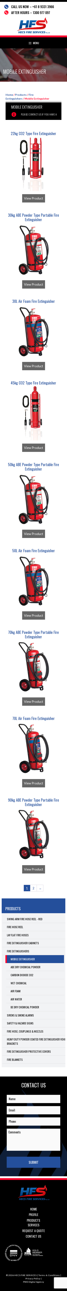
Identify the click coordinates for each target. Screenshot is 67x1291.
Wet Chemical (19, 983)
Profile (33, 1214)
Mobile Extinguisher (23, 959)
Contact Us (33, 1236)
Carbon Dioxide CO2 (22, 975)
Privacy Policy (32, 1278)
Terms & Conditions (49, 1275)
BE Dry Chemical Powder (25, 1007)
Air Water (16, 999)
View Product (33, 198)
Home (9, 94)
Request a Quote (33, 1230)
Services (33, 1225)
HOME (33, 1209)
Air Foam (15, 991)
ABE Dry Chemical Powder (25, 967)
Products (21, 94)
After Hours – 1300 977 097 (30, 12)
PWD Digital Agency (33, 1281)
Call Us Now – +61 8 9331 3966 (32, 6)
